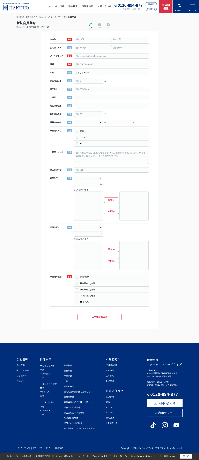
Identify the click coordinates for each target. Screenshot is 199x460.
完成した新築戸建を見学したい (78, 391)
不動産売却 (87, 6)
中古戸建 (68, 375)
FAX (82, 143)
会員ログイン (112, 422)
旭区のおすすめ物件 (73, 423)
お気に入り (151, 9)
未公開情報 (166, 6)
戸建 (42, 369)
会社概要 (20, 365)
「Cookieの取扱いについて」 (148, 456)
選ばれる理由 (22, 370)
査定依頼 (110, 380)
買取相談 (110, 370)
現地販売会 (69, 386)
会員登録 (110, 417)
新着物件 (68, 365)
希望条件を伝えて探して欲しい (78, 402)
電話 (82, 131)
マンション (45, 373)
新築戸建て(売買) (88, 283)
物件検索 (73, 6)
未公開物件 (69, 396)
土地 (42, 377)
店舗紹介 (20, 380)
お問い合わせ (104, 6)
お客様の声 (21, 375)
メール (83, 137)
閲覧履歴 (150, 4)
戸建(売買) (84, 277)
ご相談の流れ (112, 365)
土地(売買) (84, 302)
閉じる (186, 456)
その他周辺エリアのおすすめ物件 (79, 428)
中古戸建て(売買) (88, 289)
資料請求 (110, 412)
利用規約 (59, 448)
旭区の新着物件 (71, 417)
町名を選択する (81, 190)
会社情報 (59, 6)
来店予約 (110, 396)
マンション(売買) (88, 295)
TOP (48, 6)
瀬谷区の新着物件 (72, 407)
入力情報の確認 (99, 317)
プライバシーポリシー (42, 448)
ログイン (179, 10)
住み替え (110, 375)
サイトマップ (24, 448)
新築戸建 (68, 370)
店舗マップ (165, 413)
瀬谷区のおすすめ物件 (74, 412)
